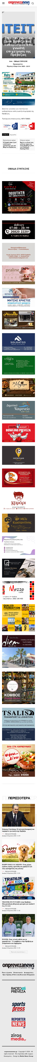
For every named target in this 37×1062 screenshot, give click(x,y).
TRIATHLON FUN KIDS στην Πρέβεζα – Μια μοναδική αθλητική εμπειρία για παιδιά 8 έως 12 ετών (18, 904)
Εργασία (13, 134)
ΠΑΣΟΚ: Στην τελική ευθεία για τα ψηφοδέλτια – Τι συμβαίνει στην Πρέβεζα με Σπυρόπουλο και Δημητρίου (17, 941)
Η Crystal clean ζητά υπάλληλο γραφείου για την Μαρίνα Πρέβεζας (9, 145)
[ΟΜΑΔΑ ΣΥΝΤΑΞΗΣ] (18, 160)
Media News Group (26, 1056)
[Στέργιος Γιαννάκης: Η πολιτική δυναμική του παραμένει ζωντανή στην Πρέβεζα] (18, 815)
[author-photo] (3, 834)
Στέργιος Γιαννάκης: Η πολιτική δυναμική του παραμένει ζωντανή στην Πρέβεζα (18, 830)
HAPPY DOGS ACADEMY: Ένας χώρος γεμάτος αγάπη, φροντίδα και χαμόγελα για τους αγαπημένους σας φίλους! (17, 866)
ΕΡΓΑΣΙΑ (18, 34)
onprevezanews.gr (10, 1051)
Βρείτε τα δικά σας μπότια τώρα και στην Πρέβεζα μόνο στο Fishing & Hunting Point (27, 145)
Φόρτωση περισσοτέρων (18, 952)
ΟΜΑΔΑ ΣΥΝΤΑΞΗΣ (20, 61)
